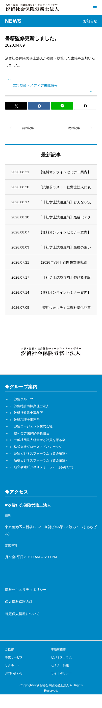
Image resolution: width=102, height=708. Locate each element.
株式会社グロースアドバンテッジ (38, 447)
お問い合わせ (14, 673)
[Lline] (62, 106)
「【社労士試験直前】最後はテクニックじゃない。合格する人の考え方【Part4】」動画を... (65, 217)
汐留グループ (23, 399)
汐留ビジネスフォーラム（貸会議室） (41, 453)
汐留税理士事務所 (27, 419)
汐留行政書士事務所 (28, 413)
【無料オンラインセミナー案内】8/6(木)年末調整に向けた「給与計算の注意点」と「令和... (65, 292)
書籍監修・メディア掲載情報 (35, 85)
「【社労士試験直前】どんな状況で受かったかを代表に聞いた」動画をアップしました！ (65, 202)
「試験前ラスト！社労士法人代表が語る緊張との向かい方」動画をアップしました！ (65, 187)
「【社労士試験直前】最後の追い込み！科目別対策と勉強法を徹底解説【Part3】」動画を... (65, 247)
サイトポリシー (61, 673)
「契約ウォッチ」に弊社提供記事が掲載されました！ (65, 307)
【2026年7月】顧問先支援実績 (63, 262)
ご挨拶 (9, 649)
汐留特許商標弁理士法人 (31, 406)
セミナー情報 (60, 665)
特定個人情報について (22, 614)
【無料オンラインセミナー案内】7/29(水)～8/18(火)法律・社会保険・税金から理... (65, 232)
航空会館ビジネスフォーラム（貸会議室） (44, 467)
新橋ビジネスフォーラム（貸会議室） (41, 460)
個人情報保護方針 (19, 602)
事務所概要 (58, 649)
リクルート (12, 665)
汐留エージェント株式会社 (33, 426)
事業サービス (14, 657)
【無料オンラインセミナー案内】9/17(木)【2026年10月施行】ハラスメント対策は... (65, 172)
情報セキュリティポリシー (26, 590)
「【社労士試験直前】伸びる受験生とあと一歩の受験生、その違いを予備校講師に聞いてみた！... (65, 277)
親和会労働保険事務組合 (31, 433)
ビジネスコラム (61, 657)
